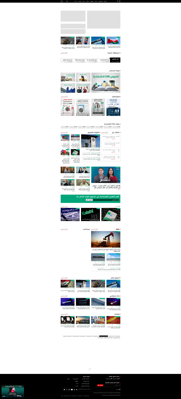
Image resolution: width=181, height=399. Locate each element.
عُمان (119, 37)
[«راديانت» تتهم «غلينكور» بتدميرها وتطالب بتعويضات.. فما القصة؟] (68, 40)
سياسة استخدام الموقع (67, 395)
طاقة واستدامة (113, 248)
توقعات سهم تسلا (82, 336)
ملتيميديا (79, 1)
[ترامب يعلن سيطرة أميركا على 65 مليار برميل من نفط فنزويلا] (105, 239)
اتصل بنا (62, 395)
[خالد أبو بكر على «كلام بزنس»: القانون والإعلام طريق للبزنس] (83, 170)
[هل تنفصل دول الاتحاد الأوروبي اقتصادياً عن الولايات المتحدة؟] (83, 182)
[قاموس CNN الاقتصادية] (105, 83)
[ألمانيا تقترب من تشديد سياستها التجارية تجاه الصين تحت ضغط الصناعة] (98, 320)
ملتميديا (114, 183)
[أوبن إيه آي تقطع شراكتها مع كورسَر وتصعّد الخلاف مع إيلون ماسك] (113, 302)
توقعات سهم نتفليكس (117, 337)
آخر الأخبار (105, 1)
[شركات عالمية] (68, 88)
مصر (89, 167)
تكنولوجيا (91, 1)
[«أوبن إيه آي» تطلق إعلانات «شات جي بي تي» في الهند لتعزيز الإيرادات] (83, 302)
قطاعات (87, 1)
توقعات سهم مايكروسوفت (103, 336)
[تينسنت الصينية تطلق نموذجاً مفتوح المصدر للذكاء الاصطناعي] (98, 302)
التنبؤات (99, 208)
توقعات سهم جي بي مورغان (67, 336)
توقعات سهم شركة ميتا (76, 336)
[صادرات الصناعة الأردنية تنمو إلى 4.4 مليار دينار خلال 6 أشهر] (65, 137)
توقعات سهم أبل (117, 336)
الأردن (68, 134)
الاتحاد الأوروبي (118, 316)
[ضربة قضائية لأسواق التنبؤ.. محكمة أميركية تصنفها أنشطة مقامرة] (75, 152)
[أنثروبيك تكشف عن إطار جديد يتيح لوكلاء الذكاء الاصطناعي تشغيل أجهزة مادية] (68, 302)
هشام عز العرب (118, 167)
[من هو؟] (83, 88)
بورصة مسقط (77, 134)
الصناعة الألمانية (103, 316)
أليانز (104, 37)
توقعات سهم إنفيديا (111, 336)
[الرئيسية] (115, 1)
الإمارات (73, 167)
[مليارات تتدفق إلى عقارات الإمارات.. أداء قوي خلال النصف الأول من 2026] (83, 320)
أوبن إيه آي (88, 298)
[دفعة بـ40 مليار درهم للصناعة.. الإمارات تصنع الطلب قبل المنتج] (68, 170)
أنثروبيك (78, 208)
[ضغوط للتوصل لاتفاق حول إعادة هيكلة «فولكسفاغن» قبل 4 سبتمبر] (90, 140)
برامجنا (83, 1)
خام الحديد (73, 37)
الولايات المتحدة (103, 253)
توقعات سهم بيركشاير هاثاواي (108, 337)
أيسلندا (89, 37)
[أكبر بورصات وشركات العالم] (68, 77)
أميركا (78, 149)
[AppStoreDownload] (109, 379)
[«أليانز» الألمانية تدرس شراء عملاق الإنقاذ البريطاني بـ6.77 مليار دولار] (98, 40)
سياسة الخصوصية (80, 395)
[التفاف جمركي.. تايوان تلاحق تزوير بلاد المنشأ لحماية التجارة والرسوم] (65, 152)
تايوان (68, 149)
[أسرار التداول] (83, 77)
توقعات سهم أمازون (96, 336)
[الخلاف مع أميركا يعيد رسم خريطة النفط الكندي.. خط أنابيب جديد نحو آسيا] (113, 257)
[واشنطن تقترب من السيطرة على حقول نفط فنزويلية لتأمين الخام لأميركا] (98, 257)
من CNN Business (78, 156)
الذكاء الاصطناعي (102, 298)
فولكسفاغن (98, 134)
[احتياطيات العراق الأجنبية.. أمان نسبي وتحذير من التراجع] (68, 284)
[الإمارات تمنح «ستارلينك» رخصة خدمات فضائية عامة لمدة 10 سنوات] (68, 320)
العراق (73, 280)
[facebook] (64, 389)
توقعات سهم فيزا (100, 337)
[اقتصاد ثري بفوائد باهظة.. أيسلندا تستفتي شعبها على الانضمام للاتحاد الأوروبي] (83, 40)
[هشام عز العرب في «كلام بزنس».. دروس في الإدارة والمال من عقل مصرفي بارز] (105, 175)
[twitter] (76, 389)
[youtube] (72, 389)
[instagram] (69, 389)
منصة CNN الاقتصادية (86, 395)
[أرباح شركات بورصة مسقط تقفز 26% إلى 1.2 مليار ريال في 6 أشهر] (75, 137)
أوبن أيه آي (118, 298)
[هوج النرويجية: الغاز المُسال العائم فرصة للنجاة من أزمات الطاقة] (68, 182)
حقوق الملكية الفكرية (74, 395)
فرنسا (89, 179)
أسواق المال (101, 1)
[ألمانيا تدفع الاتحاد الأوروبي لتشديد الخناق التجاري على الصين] (113, 320)
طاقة (96, 1)
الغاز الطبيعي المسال (71, 179)
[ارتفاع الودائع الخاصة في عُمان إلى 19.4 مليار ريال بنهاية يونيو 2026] (113, 40)
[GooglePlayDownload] (115, 379)
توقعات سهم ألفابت (89, 336)
